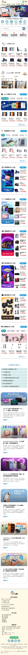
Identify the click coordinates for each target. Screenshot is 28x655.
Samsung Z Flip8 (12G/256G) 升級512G (5, 155)
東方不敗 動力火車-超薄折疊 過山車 (23, 285)
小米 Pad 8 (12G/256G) (22, 221)
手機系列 (7, 24)
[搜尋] (21, 2)
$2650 (19, 157)
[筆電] (16, 4)
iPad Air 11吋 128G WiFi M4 (23, 208)
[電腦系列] (24, 21)
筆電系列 (20, 24)
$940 (11, 353)
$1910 (23, 205)
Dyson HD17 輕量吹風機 (19, 351)
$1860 (19, 56)
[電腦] (21, 4)
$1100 (23, 211)
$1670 (23, 275)
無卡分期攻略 (5, 617)
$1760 (4, 56)
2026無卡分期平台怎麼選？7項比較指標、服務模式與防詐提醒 (13, 570)
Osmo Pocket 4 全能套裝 (23, 310)
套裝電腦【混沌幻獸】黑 (23, 240)
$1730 (5, 157)
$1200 (23, 301)
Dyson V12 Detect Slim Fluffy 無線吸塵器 (12, 351)
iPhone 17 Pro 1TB (18, 119)
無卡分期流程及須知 (6, 614)
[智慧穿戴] (11, 21)
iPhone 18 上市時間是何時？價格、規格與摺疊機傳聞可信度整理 (13, 475)
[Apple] (2, 4)
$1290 (12, 56)
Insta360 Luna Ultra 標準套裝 (23, 299)
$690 (4, 353)
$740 (22, 223)
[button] (1, 50)
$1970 (12, 157)
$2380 (19, 121)
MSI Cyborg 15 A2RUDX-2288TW (12, 64)
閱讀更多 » (5, 420)
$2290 (23, 319)
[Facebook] (9, 641)
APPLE (2, 24)
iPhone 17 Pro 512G (11, 119)
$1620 (12, 65)
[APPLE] (2, 21)
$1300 (23, 287)
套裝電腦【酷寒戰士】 (23, 234)
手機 (9, 4)
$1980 (23, 243)
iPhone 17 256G (11, 54)
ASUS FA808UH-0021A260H (19, 64)
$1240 (23, 307)
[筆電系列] (20, 21)
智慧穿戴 (11, 24)
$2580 (19, 65)
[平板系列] (16, 21)
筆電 (19, 4)
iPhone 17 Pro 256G (3, 54)
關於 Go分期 (5, 616)
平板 (14, 4)
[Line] (19, 641)
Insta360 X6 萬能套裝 (23, 304)
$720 (22, 281)
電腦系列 (24, 24)
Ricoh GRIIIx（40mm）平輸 (23, 317)
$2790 (23, 255)
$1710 (4, 65)
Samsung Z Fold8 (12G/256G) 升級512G (19, 155)
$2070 (12, 121)
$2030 (23, 237)
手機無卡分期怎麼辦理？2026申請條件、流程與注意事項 (13, 506)
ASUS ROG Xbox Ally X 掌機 (23, 273)
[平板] (12, 4)
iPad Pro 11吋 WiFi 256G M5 (23, 202)
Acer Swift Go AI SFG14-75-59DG (4, 64)
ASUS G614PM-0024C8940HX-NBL (23, 190)
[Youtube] (15, 641)
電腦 (23, 4)
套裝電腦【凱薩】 (23, 247)
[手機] (7, 4)
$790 (19, 353)
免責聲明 (4, 620)
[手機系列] (7, 21)
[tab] (5, 98)
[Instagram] (12, 641)
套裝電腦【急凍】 (23, 253)
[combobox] (13, 2)
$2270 (23, 249)
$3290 (23, 191)
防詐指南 (4, 619)
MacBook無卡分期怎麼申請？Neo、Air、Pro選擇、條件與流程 (13, 409)
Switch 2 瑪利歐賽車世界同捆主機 (23, 279)
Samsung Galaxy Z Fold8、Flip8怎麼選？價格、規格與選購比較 (13, 442)
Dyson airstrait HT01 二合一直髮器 (4, 351)
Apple (4, 4)
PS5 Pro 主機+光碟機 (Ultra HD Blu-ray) (19, 54)
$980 (22, 313)
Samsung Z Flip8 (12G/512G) (11, 155)
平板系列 (16, 24)
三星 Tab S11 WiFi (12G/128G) (23, 215)
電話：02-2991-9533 (7, 629)
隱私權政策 (4, 621)
